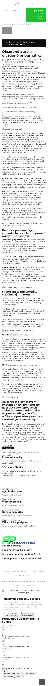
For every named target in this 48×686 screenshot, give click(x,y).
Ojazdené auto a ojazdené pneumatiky (19, 475)
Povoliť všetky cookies (12, 677)
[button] (15, 636)
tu (34, 585)
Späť (5, 671)
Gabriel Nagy (20, 59)
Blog (42, 59)
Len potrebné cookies (12, 674)
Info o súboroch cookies (14, 613)
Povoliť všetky (27, 616)
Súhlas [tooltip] (6, 621)
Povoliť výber (30, 674)
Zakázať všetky (11, 616)
